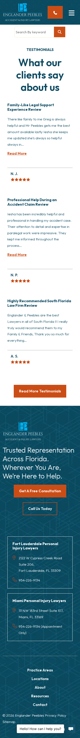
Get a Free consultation (40, 491)
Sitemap (8, 722)
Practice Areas (40, 670)
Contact (40, 704)
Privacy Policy (55, 715)
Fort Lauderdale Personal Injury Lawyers (35, 546)
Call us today (40, 508)
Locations (40, 678)
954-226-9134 (29, 580)
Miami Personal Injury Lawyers (39, 600)
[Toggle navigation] (71, 12)
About (40, 687)
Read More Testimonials (40, 391)
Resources (40, 696)
